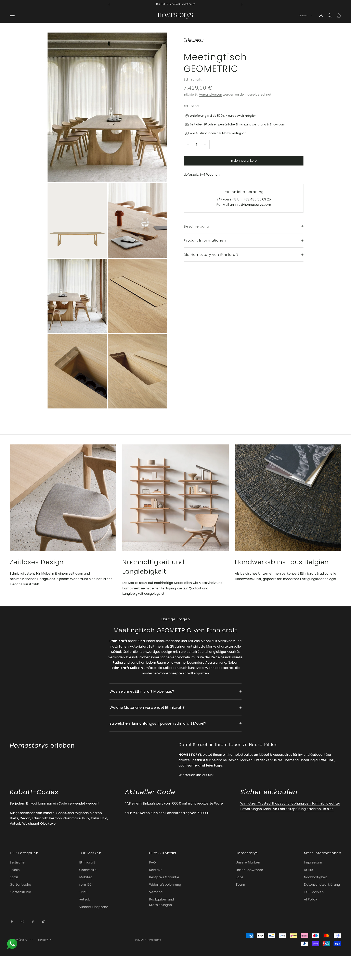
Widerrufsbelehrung (165, 884)
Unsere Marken (248, 862)
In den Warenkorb (244, 160)
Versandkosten (210, 94)
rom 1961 (86, 884)
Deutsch (303, 15)
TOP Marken (314, 892)
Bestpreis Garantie (164, 877)
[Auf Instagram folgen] (22, 921)
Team (240, 884)
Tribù (83, 892)
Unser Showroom (249, 870)
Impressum (313, 862)
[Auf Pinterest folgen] (33, 921)
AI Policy (310, 899)
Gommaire (87, 870)
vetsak (84, 899)
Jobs (239, 877)
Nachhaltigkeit (315, 877)
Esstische (17, 862)
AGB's (308, 870)
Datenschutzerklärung (322, 884)
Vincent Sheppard (93, 907)
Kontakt (155, 870)
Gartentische (20, 884)
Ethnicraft (193, 79)
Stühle (15, 870)
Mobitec (85, 877)
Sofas (14, 877)
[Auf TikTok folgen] (43, 921)
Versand (155, 892)
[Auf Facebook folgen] (12, 921)
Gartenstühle (20, 892)
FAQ (152, 862)
